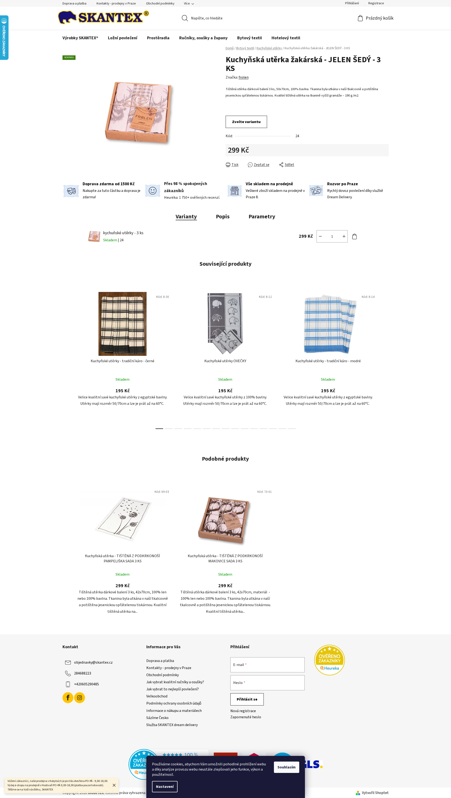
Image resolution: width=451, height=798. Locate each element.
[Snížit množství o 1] (320, 236)
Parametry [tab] (262, 216)
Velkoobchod (156, 696)
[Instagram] (79, 697)
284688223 (82, 673)
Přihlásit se (247, 699)
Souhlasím (286, 767)
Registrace (376, 3)
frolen (244, 77)
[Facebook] (68, 697)
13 (282, 428)
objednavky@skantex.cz (93, 662)
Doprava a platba (74, 3)
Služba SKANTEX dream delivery (172, 724)
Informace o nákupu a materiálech (174, 710)
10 (254, 428)
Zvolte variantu (246, 121)
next (385, 359)
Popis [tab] (223, 216)
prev (66, 359)
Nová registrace (243, 711)
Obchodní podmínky (160, 3)
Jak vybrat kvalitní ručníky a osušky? (175, 682)
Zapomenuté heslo (245, 717)
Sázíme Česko (157, 717)
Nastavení (165, 786)
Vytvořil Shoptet (375, 792)
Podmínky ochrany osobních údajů (173, 703)
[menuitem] (80, 38)
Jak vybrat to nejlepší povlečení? (172, 689)
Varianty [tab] (186, 216)
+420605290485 (86, 684)
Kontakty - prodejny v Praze (116, 3)
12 (273, 428)
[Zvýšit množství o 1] (344, 236)
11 (263, 428)
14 (292, 428)
